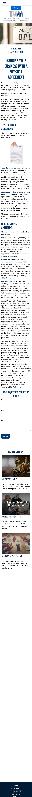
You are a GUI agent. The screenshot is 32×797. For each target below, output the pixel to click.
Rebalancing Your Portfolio (12, 556)
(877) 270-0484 (19, 790)
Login (17, 8)
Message (4, 421)
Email (3, 410)
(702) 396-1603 (18, 788)
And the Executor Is (9, 479)
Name (3, 400)
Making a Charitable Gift (11, 516)
